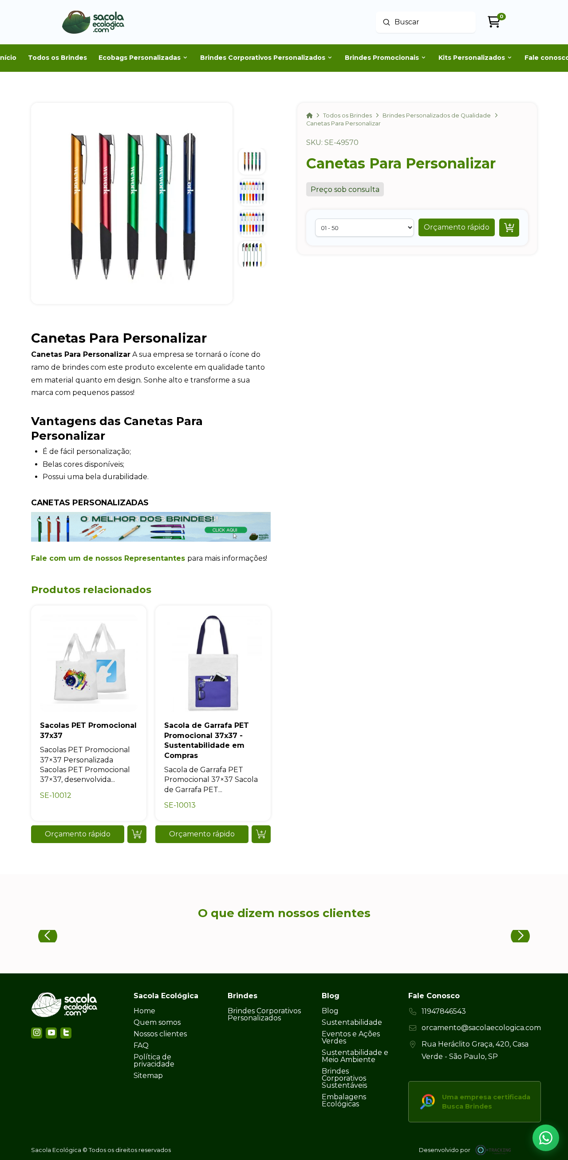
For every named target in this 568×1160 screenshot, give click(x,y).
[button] (456, 227)
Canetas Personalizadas (90, 502)
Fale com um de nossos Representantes (108, 558)
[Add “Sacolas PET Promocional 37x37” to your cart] (136, 834)
